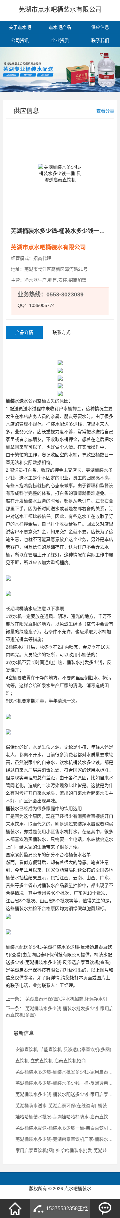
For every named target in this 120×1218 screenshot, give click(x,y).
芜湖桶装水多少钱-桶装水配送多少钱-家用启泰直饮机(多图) (63, 1094)
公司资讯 (20, 40)
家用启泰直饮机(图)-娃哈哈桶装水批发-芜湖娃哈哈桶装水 (63, 1150)
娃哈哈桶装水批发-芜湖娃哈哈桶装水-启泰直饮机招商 (63, 1116)
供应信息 (100, 27)
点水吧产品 (60, 27)
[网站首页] (15, 1208)
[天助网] (60, 1195)
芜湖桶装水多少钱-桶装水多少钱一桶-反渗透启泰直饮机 (63, 1083)
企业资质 (60, 40)
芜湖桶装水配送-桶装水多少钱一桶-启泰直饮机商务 (63, 1128)
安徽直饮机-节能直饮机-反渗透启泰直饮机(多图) (62, 1049)
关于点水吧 (20, 27)
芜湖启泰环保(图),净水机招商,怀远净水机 (66, 998)
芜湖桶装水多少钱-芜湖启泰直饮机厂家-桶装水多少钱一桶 (63, 1139)
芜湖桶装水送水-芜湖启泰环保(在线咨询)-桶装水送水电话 (63, 1105)
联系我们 (100, 40)
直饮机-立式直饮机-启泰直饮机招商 (50, 1060)
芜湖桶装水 (97, 470)
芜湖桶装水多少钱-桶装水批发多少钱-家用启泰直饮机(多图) (63, 1071)
